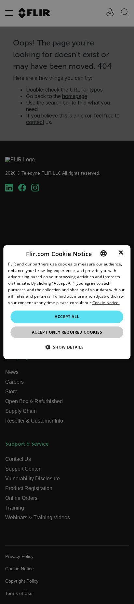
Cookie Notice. (106, 302)
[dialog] (66, 302)
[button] (67, 347)
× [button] (121, 253)
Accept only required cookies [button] (67, 332)
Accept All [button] (67, 316)
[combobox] (103, 253)
